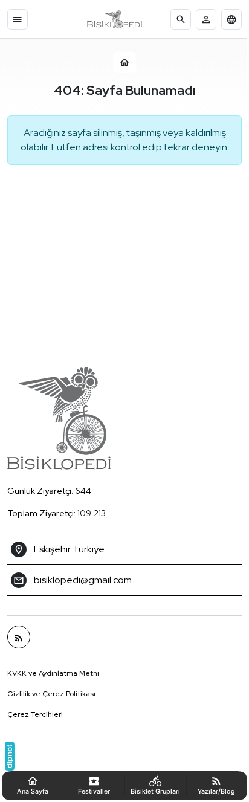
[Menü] (17, 19)
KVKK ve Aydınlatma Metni (53, 673)
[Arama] (180, 19)
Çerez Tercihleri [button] (35, 714)
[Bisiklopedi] (114, 19)
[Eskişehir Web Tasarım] (10, 756)
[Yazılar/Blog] (18, 637)
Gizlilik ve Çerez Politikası (51, 694)
